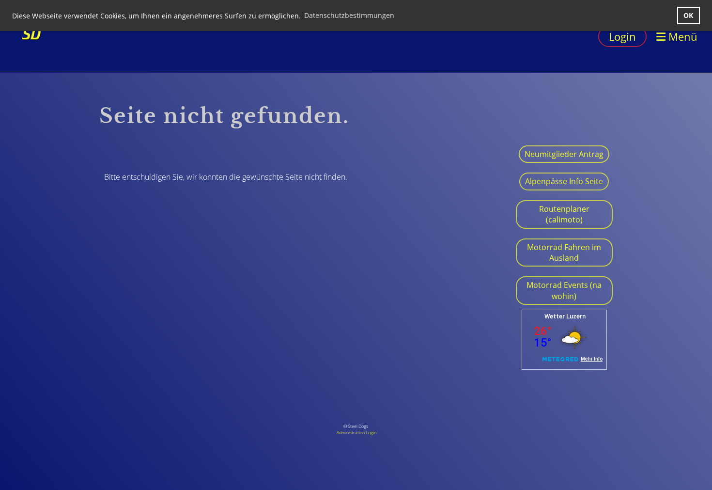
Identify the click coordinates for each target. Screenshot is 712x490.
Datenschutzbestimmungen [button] (349, 15)
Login (622, 36)
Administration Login (356, 432)
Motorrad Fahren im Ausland (564, 252)
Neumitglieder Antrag (564, 154)
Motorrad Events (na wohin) (564, 290)
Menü (681, 36)
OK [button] (688, 15)
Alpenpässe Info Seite (564, 181)
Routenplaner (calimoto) (564, 214)
